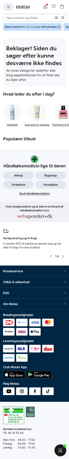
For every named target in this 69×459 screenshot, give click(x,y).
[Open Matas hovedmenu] (8, 7)
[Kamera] (56, 18)
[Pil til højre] (63, 256)
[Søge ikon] (63, 18)
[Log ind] (45, 7)
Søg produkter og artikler (22, 17)
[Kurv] (62, 7)
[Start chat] (60, 450)
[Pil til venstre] (51, 256)
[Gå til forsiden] (23, 6)
